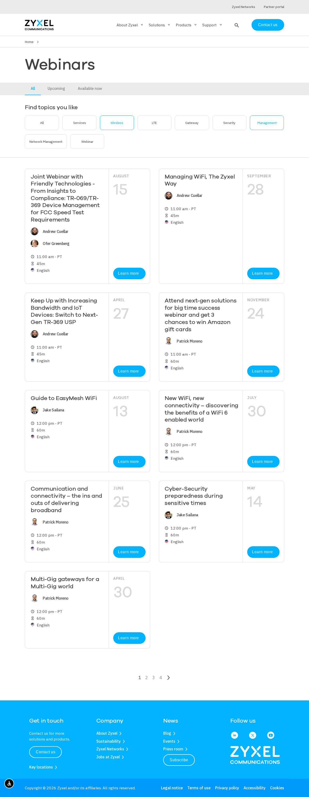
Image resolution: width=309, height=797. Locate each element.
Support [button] (212, 24)
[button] (236, 24)
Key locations (41, 767)
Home (29, 42)
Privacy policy (227, 787)
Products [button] (186, 24)
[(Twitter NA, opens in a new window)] (252, 735)
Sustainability (108, 741)
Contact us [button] (45, 752)
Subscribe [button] (179, 760)
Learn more (128, 273)
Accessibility (255, 787)
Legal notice (172, 787)
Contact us (268, 25)
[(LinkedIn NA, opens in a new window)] (234, 735)
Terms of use (199, 787)
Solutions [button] (160, 24)
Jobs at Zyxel (108, 756)
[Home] (39, 24)
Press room (173, 749)
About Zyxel (106, 733)
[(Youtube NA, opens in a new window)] (270, 735)
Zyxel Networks (110, 749)
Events (169, 741)
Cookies (277, 787)
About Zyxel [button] (130, 24)
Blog (167, 733)
